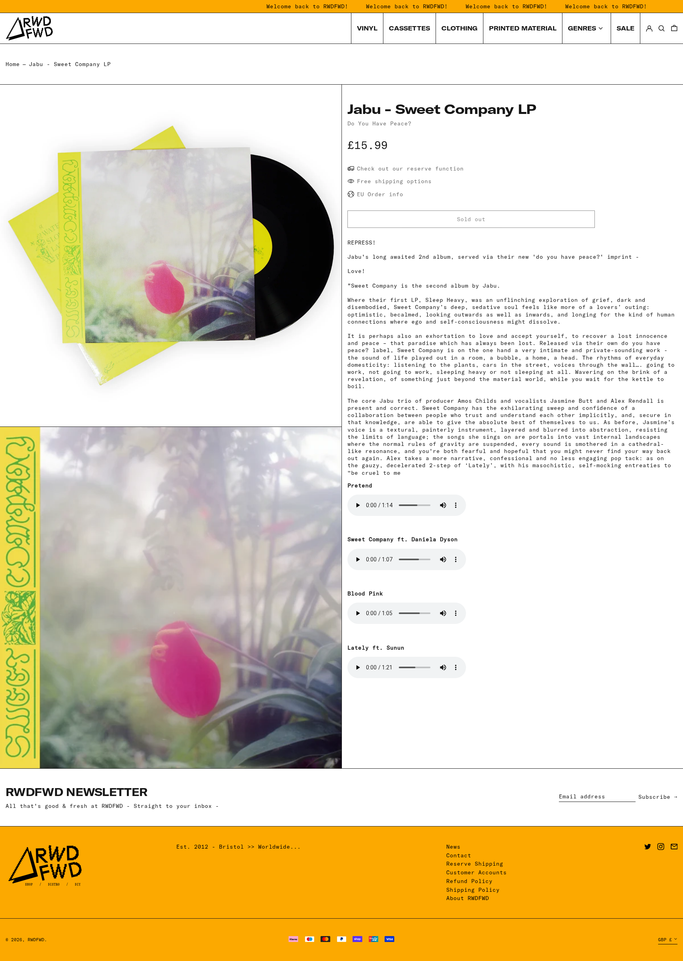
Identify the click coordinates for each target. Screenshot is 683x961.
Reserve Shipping (474, 863)
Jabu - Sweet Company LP (70, 64)
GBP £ (665, 939)
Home (13, 64)
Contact (458, 855)
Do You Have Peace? (379, 123)
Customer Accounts (476, 872)
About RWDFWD (467, 898)
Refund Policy (469, 881)
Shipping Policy (473, 889)
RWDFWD (36, 939)
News (453, 846)
